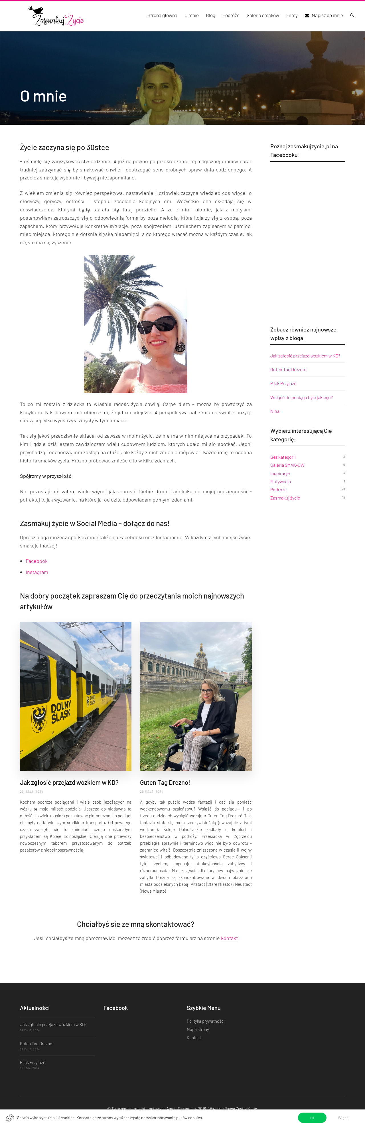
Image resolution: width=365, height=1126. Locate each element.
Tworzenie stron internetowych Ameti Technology (154, 1108)
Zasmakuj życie (285, 497)
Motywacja (280, 481)
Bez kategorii (283, 457)
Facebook (37, 561)
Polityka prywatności (206, 1021)
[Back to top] (349, 1111)
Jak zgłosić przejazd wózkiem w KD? (69, 782)
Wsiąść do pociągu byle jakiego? (301, 397)
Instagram (37, 572)
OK (312, 1118)
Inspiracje (280, 473)
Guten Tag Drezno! (165, 782)
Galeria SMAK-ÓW (287, 465)
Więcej (343, 1117)
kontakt (229, 938)
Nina (274, 411)
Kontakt (194, 1037)
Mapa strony (198, 1029)
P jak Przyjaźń (283, 383)
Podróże (278, 489)
